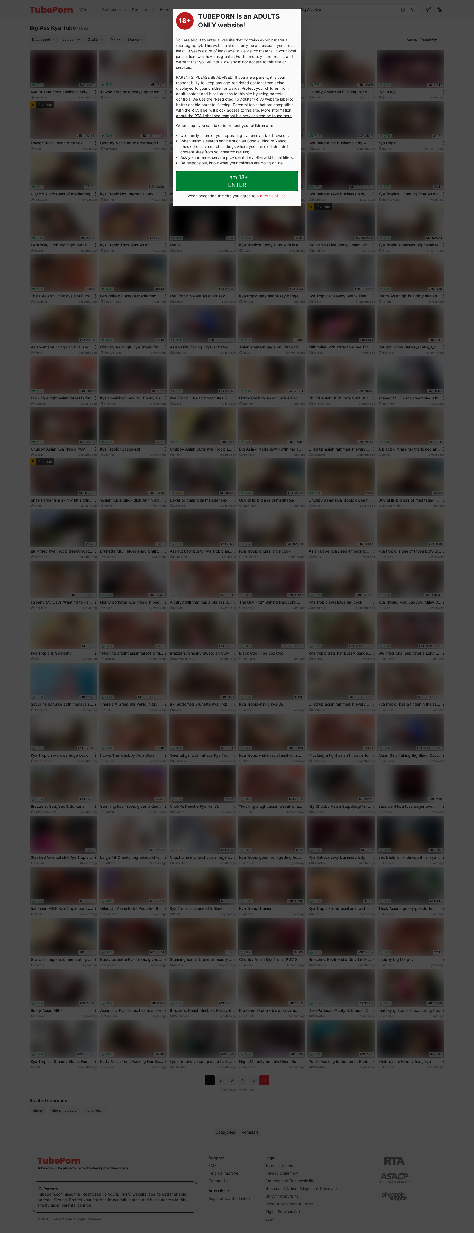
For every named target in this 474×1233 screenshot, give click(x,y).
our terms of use (271, 195)
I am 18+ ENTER (237, 181)
